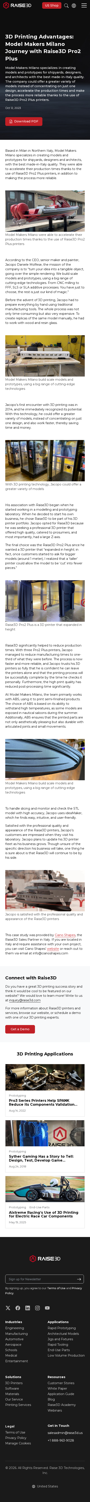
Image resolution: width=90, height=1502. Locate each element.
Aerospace (13, 1345)
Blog (51, 1399)
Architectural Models (63, 1334)
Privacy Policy (15, 1438)
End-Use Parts (59, 1350)
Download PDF (25, 121)
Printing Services (18, 1405)
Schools (11, 1350)
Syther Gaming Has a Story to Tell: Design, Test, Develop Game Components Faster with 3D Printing (43, 1158)
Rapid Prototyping (62, 1328)
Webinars (55, 1410)
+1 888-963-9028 (61, 1440)
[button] (84, 6)
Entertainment (16, 1361)
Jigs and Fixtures (60, 1339)
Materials (12, 1394)
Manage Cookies (18, 1443)
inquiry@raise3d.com (25, 1000)
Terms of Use (56, 1288)
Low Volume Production (66, 1355)
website (53, 949)
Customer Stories (61, 1383)
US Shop (52, 5)
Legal (9, 1426)
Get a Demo (20, 1029)
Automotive (14, 1339)
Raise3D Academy (62, 1405)
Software (12, 1388)
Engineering (14, 1328)
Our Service (14, 1399)
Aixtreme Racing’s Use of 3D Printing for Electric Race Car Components (43, 1214)
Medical (11, 1355)
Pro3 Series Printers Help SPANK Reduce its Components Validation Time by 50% (41, 1102)
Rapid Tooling (58, 1345)
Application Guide (61, 1394)
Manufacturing (16, 1334)
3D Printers (13, 1383)
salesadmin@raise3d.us (65, 1433)
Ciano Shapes (65, 935)
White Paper (57, 1388)
